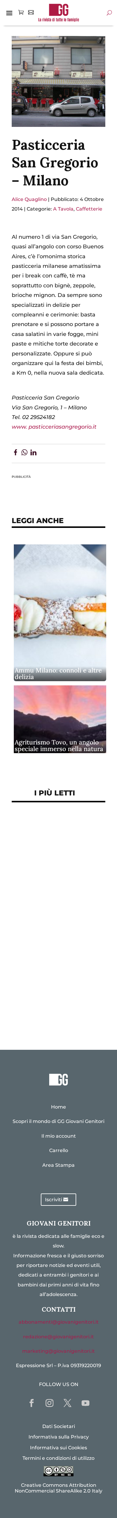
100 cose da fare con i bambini (58, 997)
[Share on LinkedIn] (33, 453)
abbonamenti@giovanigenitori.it (59, 1322)
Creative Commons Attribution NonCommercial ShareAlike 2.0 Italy (58, 1488)
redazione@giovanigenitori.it (58, 1337)
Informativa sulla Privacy (58, 1437)
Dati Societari (58, 1426)
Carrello (58, 1150)
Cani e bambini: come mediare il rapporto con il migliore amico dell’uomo (53, 952)
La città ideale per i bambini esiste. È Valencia (55, 978)
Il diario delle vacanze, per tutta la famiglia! (53, 926)
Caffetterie (89, 209)
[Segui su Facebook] (31, 1403)
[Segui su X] (67, 1403)
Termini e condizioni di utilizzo (58, 1458)
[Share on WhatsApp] (24, 453)
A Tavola (63, 209)
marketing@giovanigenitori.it (58, 1351)
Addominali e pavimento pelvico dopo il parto (51, 852)
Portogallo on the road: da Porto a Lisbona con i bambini (58, 1016)
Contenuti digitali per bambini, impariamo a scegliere (47, 877)
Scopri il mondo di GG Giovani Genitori (58, 1121)
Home (58, 1107)
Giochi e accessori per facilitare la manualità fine (54, 829)
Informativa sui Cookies (58, 1448)
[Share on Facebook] (15, 453)
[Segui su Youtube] (85, 1403)
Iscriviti (53, 1199)
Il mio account (58, 1136)
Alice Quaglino (29, 199)
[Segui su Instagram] (49, 1403)
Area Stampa (58, 1165)
